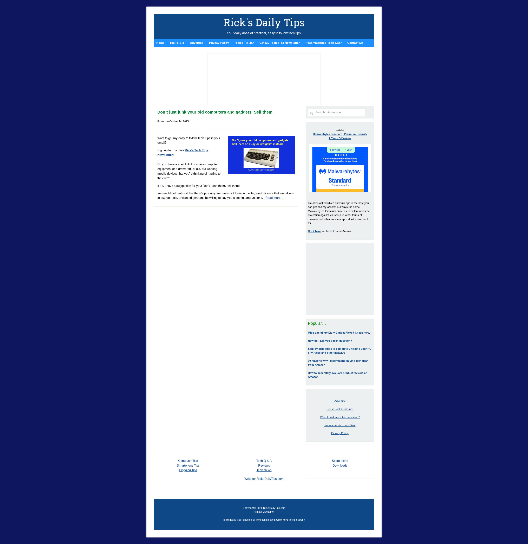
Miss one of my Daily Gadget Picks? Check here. (339, 332)
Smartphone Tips (188, 465)
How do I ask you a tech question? (330, 340)
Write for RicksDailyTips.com (264, 478)
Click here (282, 519)
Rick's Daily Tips (264, 22)
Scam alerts (340, 460)
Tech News (264, 470)
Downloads (340, 465)
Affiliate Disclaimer (264, 511)
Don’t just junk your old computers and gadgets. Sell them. (215, 112)
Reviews (264, 465)
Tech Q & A (264, 460)
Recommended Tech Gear (340, 425)
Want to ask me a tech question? (340, 417)
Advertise (340, 401)
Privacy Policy (340, 433)
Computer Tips (188, 460)
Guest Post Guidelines (340, 409)
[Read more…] (274, 197)
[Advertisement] (340, 279)
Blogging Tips (188, 470)
